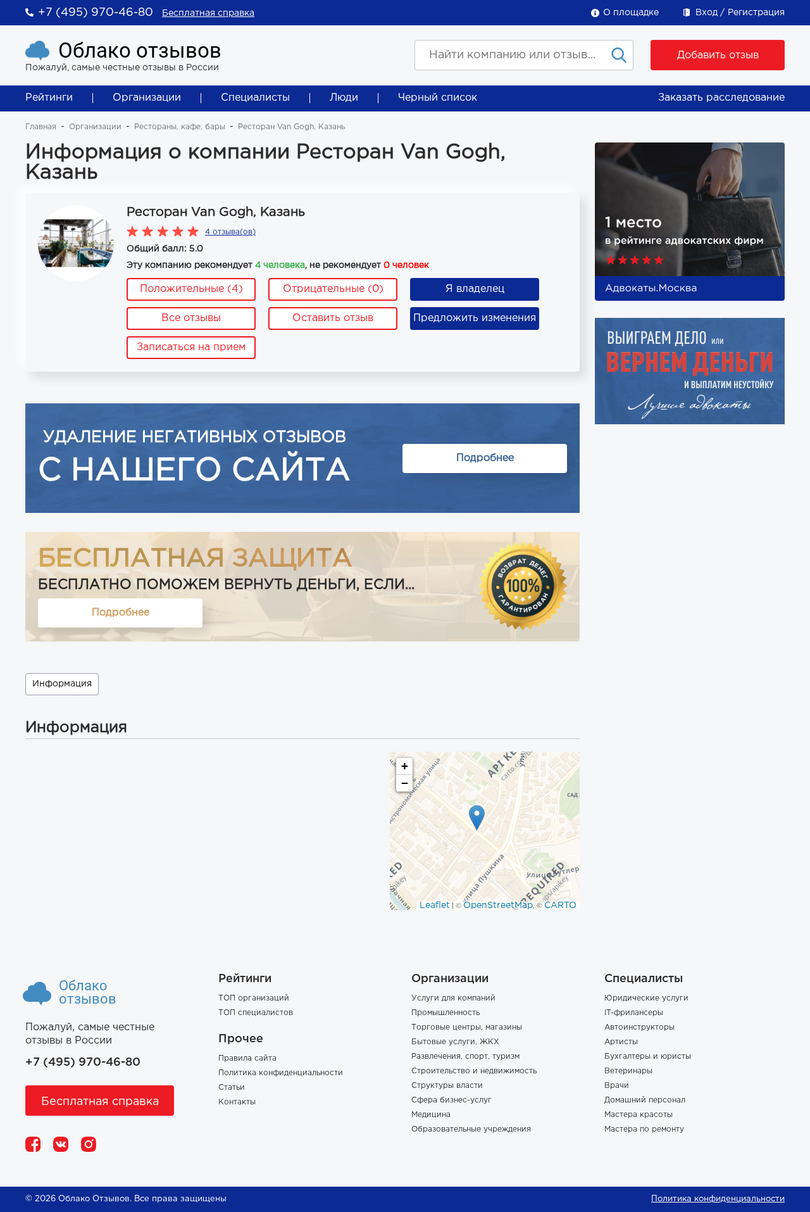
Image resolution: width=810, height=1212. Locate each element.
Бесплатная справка (208, 13)
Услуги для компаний (453, 998)
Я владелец (475, 289)
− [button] (404, 783)
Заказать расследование (721, 98)
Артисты (621, 1041)
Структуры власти (447, 1085)
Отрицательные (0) (333, 289)
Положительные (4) (191, 289)
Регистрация (756, 12)
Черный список (437, 98)
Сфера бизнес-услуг (451, 1100)
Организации (147, 98)
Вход (706, 12)
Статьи (231, 1087)
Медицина (431, 1114)
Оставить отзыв (332, 318)
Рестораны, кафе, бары (179, 126)
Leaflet (435, 905)
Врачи (616, 1085)
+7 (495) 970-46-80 (95, 13)
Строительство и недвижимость (474, 1071)
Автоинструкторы (639, 1027)
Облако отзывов (139, 50)
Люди (344, 98)
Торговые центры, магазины (466, 1027)
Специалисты (255, 98)
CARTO (560, 905)
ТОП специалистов (255, 1012)
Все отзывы (191, 318)
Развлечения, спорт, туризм (465, 1056)
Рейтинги (49, 98)
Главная (40, 126)
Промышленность (445, 1012)
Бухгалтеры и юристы (647, 1056)
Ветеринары (628, 1071)
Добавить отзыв (718, 55)
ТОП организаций (253, 998)
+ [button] (404, 766)
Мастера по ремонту (644, 1129)
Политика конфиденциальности (280, 1073)
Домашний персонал (644, 1100)
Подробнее (485, 458)
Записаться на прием (191, 347)
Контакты (237, 1102)
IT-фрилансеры (633, 1012)
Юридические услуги (646, 998)
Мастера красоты (638, 1114)
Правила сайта (247, 1058)
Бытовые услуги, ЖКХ (455, 1041)
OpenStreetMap (498, 905)
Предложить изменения (474, 318)
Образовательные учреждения (471, 1129)
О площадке (631, 12)
